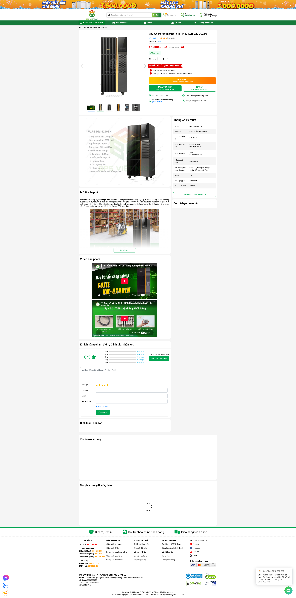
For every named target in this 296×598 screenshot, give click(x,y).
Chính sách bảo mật (141, 544)
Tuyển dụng (166, 556)
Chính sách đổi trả (112, 548)
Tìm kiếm (156, 15)
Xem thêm (124, 250)
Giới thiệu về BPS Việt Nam (171, 544)
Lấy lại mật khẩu (140, 552)
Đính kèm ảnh (103, 406)
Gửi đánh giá (103, 412)
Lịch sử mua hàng (140, 556)
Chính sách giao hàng (114, 556)
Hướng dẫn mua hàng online (116, 552)
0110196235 (87, 585)
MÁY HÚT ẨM (153, 38)
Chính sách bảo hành (114, 544)
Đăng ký (214, 16)
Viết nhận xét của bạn (159, 358)
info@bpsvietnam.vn (91, 582)
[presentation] (81, 65)
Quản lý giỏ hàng (140, 560)
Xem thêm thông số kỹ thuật (193, 194)
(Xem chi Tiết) (157, 102)
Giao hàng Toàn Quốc (160, 96)
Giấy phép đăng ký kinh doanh (172, 548)
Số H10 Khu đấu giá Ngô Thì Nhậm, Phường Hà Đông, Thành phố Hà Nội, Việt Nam (114, 578)
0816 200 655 (92, 580)
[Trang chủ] (80, 27)
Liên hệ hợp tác (167, 552)
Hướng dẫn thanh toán (114, 560)
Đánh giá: (85, 385)
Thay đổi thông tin (140, 548)
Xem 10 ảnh (136, 107)
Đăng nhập (207, 16)
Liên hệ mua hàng (168, 560)
